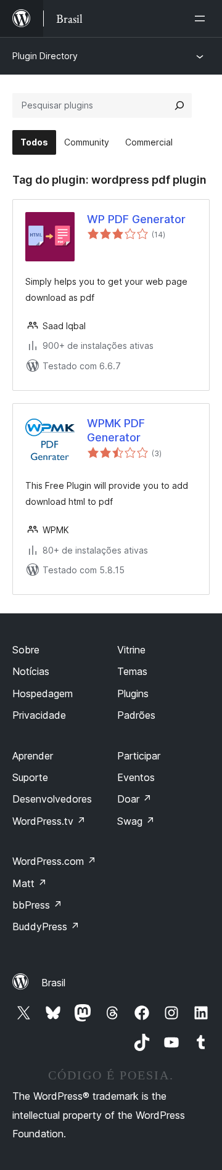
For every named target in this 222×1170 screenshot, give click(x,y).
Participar (138, 756)
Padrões (136, 715)
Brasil (53, 982)
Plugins (133, 693)
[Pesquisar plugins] (179, 105)
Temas (132, 671)
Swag (136, 821)
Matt (29, 883)
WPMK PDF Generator (116, 430)
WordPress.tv (49, 821)
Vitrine (131, 650)
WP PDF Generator (136, 219)
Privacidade (39, 715)
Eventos (136, 777)
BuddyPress (46, 926)
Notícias (30, 671)
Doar (134, 799)
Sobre (25, 650)
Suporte (30, 777)
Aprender (32, 756)
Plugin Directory (45, 56)
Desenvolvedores (52, 799)
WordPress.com (54, 861)
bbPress (37, 905)
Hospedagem (42, 693)
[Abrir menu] (202, 18)
